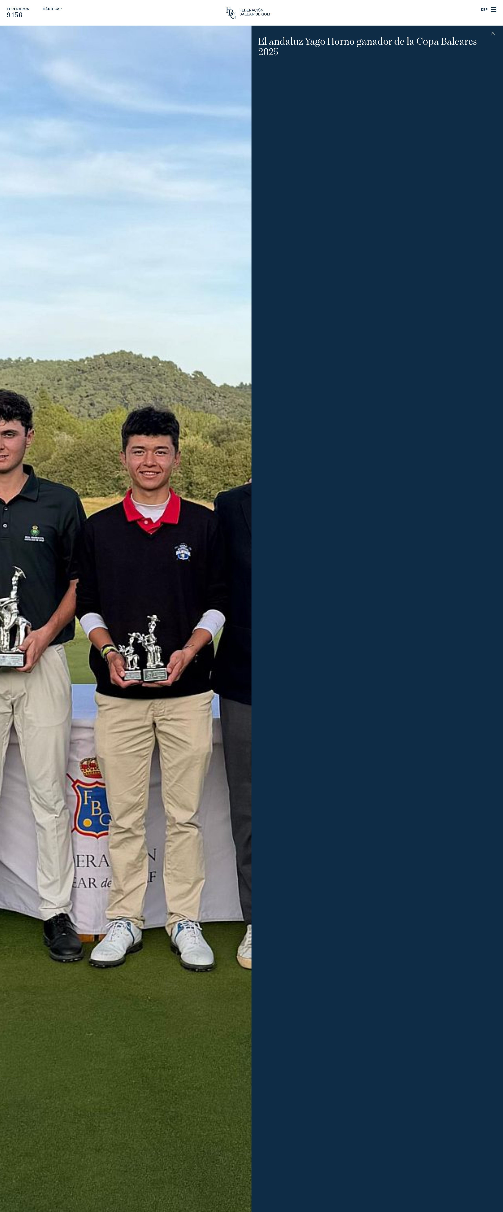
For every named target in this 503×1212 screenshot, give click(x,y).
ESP (484, 9)
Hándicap (52, 9)
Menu (493, 9)
